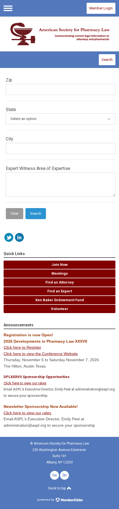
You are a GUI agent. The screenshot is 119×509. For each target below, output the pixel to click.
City (9, 138)
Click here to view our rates (25, 383)
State (11, 109)
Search (107, 59)
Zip (9, 80)
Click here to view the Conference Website (41, 353)
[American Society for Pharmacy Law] (59, 34)
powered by (46, 500)
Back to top (57, 488)
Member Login (101, 8)
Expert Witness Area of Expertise (38, 168)
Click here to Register (22, 347)
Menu (8, 8)
